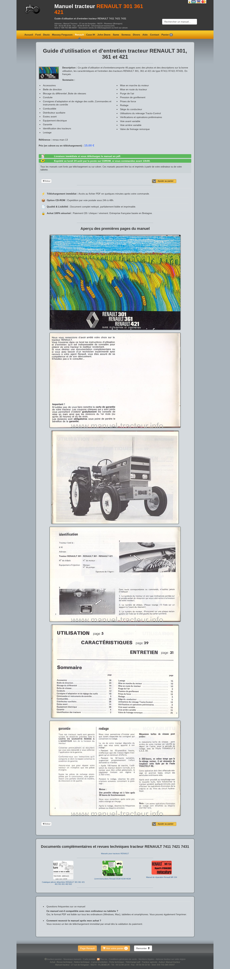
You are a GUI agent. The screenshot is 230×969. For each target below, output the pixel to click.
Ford (38, 34)
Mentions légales (147, 959)
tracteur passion (54, 959)
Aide (145, 34)
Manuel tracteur (74, 6)
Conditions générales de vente (123, 959)
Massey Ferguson (62, 34)
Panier (166, 34)
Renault (79, 34)
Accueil (28, 34)
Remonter (141, 948)
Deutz (46, 34)
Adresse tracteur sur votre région (171, 959)
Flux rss (104, 959)
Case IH (90, 34)
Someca (125, 34)
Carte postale (89, 959)
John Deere (103, 34)
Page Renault (87, 948)
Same (116, 34)
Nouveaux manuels (72, 959)
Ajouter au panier (165, 181)
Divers (136, 34)
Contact (154, 34)
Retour (47, 181)
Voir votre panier (116, 948)
